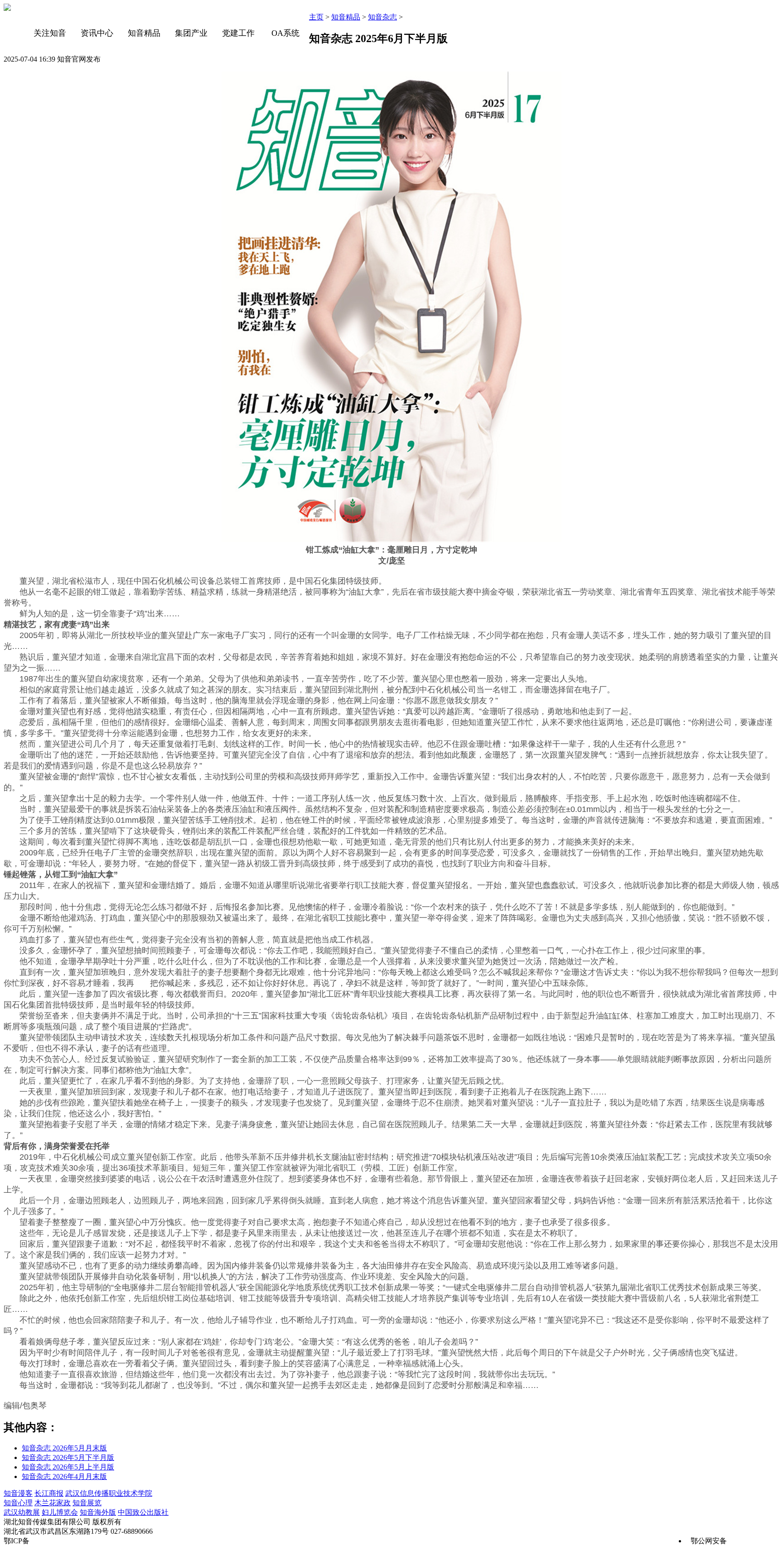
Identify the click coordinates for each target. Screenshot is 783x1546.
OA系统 (285, 33)
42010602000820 (754, 1541)
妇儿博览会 (60, 1512)
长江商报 (48, 1493)
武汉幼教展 (22, 1512)
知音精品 (144, 33)
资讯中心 (97, 33)
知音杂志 (382, 17)
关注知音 (50, 33)
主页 (316, 17)
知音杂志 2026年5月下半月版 (68, 1457)
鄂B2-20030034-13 (59, 1541)
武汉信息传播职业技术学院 (108, 1493)
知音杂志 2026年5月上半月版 (68, 1467)
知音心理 (18, 1503)
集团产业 (191, 33)
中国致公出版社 (143, 1512)
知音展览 (87, 1503)
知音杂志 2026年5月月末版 (64, 1448)
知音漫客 (18, 1493)
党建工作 (238, 33)
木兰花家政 (52, 1503)
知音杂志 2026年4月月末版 (64, 1476)
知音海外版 (98, 1512)
